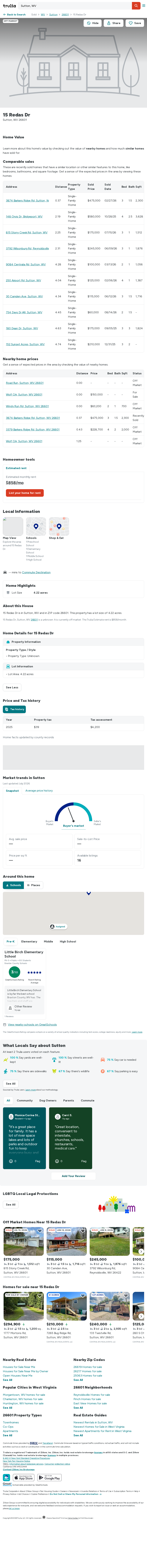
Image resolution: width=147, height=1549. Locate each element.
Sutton (53, 14)
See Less (13, 687)
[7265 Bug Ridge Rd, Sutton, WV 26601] (67, 1306)
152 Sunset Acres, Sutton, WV (25, 344)
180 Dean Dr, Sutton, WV (22, 328)
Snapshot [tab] (12, 790)
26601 (65, 14)
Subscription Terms (123, 1491)
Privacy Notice (9, 1494)
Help (136, 1491)
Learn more (137, 1032)
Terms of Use (106, 1491)
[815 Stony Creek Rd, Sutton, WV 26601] (24, 1241)
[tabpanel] (73, 487)
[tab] (14, 709)
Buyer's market (73, 825)
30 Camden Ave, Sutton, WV (24, 296)
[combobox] (79, 6)
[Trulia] (6, 1477)
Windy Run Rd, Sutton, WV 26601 (27, 406)
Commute (87, 1100)
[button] (136, 6)
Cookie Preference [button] (39, 1494)
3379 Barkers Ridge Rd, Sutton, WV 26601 (33, 429)
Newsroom (74, 1491)
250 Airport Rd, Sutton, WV (23, 280)
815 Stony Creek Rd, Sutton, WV (27, 232)
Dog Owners (47, 1100)
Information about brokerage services (26, 1464)
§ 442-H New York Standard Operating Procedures (26, 1458)
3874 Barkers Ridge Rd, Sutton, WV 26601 (33, 418)
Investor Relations (89, 1491)
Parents (68, 1100)
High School (68, 941)
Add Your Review (73, 1176)
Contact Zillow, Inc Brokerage (19, 1469)
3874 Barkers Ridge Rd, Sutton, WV (28, 200)
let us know (14, 1508)
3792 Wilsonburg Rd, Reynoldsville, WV (30, 248)
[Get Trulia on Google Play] (49, 1477)
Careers (63, 1491)
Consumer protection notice (57, 1464)
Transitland (47, 1443)
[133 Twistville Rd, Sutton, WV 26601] (110, 1306)
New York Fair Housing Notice (16, 1461)
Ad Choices (23, 1494)
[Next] (141, 1251)
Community (25, 1100)
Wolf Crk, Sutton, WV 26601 (24, 394)
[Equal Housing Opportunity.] (44, 1518)
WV (43, 14)
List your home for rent (25, 493)
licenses (98, 1452)
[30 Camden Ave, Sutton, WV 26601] (67, 1241)
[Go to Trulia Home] (10, 5)
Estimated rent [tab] (16, 468)
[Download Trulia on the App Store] (23, 1477)
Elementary (29, 941)
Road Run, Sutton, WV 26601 (24, 383)
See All (12, 1083)
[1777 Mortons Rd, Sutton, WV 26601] (24, 1306)
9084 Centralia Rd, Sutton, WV (26, 264)
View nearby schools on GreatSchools (32, 1024)
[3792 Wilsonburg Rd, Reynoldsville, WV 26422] (110, 1241)
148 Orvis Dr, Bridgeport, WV (24, 216)
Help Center (73, 1518)
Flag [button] (37, 1161)
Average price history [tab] (39, 790)
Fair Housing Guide (49, 1491)
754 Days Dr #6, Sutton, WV (24, 312)
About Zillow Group (29, 1491)
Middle (48, 941)
